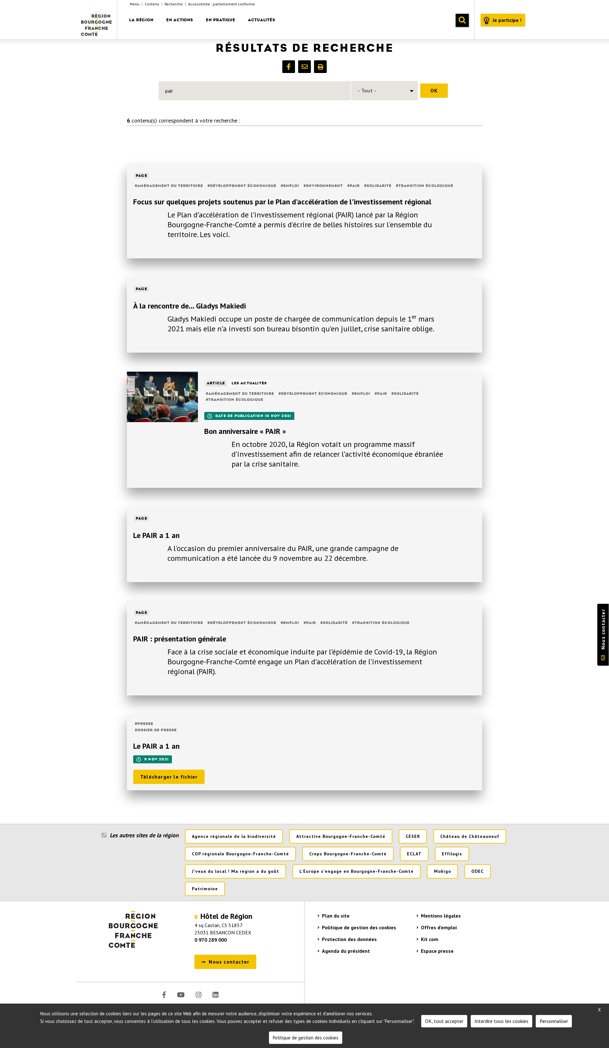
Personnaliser (554, 1021)
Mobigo (442, 871)
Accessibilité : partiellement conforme (221, 4)
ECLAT (414, 854)
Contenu (152, 4)
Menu (134, 4)
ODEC (477, 871)
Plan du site (336, 915)
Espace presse (437, 951)
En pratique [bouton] (220, 19)
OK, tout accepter (444, 1021)
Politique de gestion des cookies (359, 927)
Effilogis (452, 854)
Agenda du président (346, 951)
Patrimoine (205, 889)
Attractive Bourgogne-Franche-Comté (340, 836)
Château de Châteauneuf (469, 836)
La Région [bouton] (141, 19)
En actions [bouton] (179, 19)
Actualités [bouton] (261, 19)
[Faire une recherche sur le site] (462, 20)
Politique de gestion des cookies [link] (305, 1038)
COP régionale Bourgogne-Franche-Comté (240, 854)
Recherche (174, 4)
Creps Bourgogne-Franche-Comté (348, 854)
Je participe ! (507, 20)
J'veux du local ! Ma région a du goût (235, 871)
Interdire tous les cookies (501, 1021)
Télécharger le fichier (169, 776)
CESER (413, 836)
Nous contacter (603, 629)
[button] (288, 66)
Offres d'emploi (439, 927)
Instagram (198, 995)
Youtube (181, 995)
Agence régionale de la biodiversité (234, 836)
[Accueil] (96, 19)
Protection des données (349, 939)
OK (434, 90)
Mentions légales (441, 915)
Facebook (164, 995)
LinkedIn (215, 995)
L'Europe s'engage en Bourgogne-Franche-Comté (356, 871)
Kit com (429, 939)
